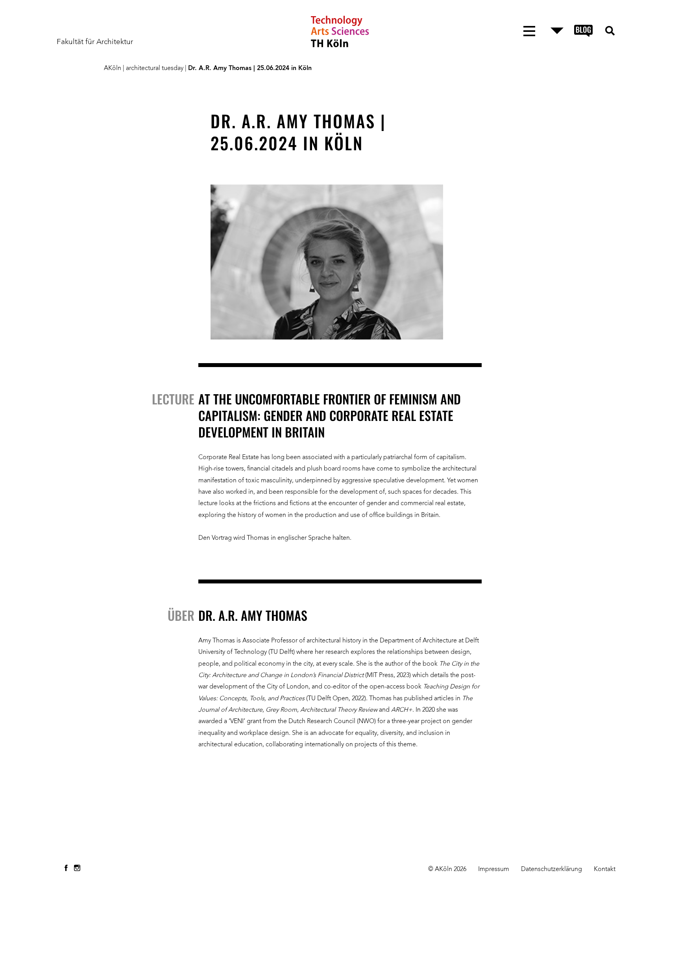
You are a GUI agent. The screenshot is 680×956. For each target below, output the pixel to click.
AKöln (112, 68)
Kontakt (604, 869)
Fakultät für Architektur (95, 42)
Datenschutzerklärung (551, 869)
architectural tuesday (154, 68)
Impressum (493, 869)
